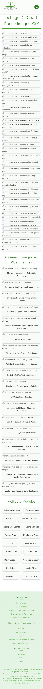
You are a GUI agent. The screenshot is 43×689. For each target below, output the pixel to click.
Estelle (9, 518)
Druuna (10, 543)
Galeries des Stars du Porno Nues (21, 610)
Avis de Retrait (21, 632)
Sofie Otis (32, 551)
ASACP (21, 658)
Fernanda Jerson (29, 518)
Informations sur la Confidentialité (21, 639)
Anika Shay (31, 568)
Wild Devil (10, 576)
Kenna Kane (11, 551)
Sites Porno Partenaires (21, 618)
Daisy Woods (10, 560)
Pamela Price (10, 535)
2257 (21, 636)
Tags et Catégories (21, 607)
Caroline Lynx (30, 576)
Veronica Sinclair (31, 560)
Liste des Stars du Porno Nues (21, 614)
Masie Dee (11, 568)
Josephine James (12, 527)
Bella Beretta (30, 543)
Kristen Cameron (12, 510)
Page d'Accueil (21, 603)
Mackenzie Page (30, 535)
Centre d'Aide (21, 629)
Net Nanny (21, 654)
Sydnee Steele (32, 510)
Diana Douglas (32, 527)
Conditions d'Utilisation (21, 643)
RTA (21, 661)
